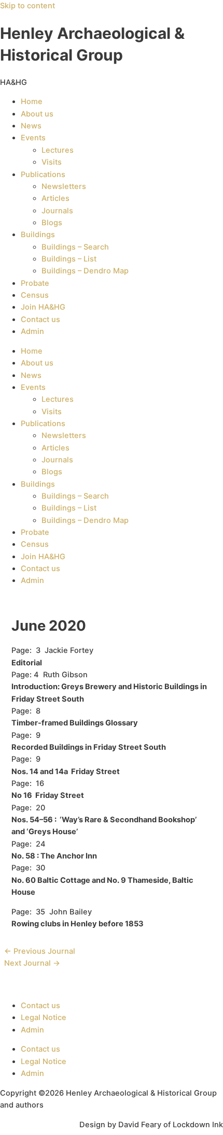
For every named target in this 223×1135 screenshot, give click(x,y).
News (31, 125)
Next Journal (32, 963)
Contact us (40, 319)
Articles (55, 198)
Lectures (57, 150)
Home (32, 101)
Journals (57, 210)
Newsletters (63, 186)
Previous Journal (39, 951)
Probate (35, 283)
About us (37, 114)
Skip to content (27, 5)
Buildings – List (68, 259)
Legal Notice (43, 1017)
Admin (32, 331)
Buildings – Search (75, 247)
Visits (51, 162)
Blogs (51, 222)
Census (35, 295)
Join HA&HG (43, 307)
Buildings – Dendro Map (85, 270)
